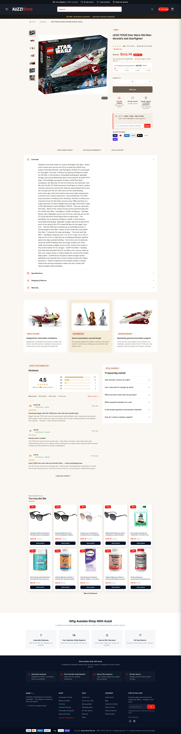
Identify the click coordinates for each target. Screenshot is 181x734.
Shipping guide (87, 707)
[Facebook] (130, 721)
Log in (152, 9)
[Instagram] (134, 721)
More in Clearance (90, 593)
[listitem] (32, 32)
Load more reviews (63, 476)
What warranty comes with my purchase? (121, 395)
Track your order (88, 700)
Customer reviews (111, 704)
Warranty (85, 714)
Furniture (62, 704)
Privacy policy (110, 707)
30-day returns (87, 710)
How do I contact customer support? (119, 417)
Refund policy (110, 714)
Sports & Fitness (64, 714)
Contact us (85, 697)
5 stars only (62, 396)
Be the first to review (144, 46)
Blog (106, 700)
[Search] (119, 9)
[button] (172, 9)
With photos (52, 396)
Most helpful (42, 396)
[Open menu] (7, 9)
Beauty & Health (64, 700)
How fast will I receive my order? (117, 380)
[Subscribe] (151, 707)
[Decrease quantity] (115, 81)
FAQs (84, 717)
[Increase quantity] (150, 81)
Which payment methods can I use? (118, 402)
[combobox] (89, 9)
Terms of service (111, 710)
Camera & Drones (65, 707)
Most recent (32, 396)
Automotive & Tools (65, 697)
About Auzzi (109, 697)
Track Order (165, 9)
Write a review (92, 396)
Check (147, 126)
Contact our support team (37, 706)
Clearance (43, 22)
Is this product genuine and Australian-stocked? (123, 410)
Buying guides (87, 704)
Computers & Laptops (66, 710)
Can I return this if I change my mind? (119, 387)
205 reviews (130, 46)
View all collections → (67, 718)
